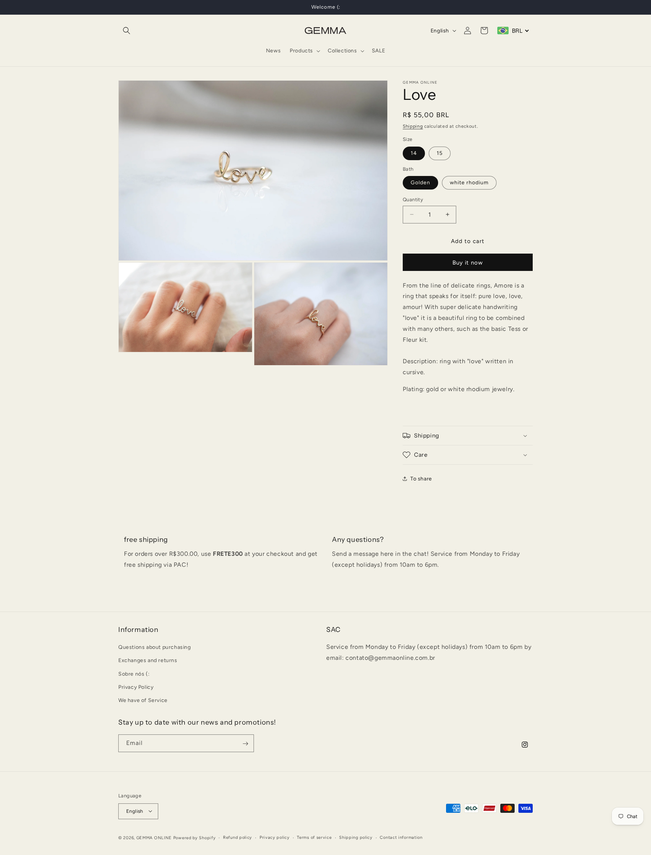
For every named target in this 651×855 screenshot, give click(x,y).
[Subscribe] (245, 744)
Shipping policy (356, 837)
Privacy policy (275, 837)
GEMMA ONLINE (154, 837)
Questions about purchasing (154, 647)
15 (440, 153)
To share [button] (421, 479)
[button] (126, 30)
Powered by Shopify (194, 837)
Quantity (413, 199)
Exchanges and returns (147, 661)
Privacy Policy (135, 687)
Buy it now (467, 262)
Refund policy (237, 837)
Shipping (413, 126)
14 (414, 153)
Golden (420, 182)
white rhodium (469, 182)
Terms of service (314, 837)
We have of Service (143, 700)
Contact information (401, 837)
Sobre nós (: (134, 674)
